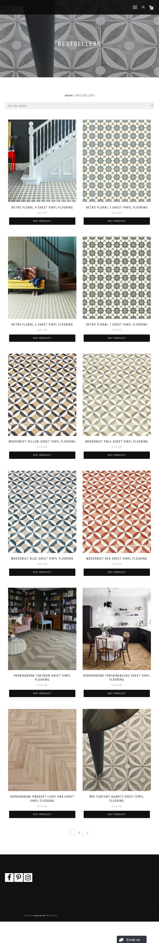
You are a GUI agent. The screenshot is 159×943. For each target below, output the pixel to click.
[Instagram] (28, 877)
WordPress (52, 915)
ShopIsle (29, 915)
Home (69, 95)
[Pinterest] (18, 877)
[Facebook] (9, 877)
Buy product (42, 221)
